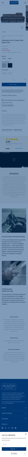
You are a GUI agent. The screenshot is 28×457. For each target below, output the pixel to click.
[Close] (14, 228)
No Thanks (14, 453)
